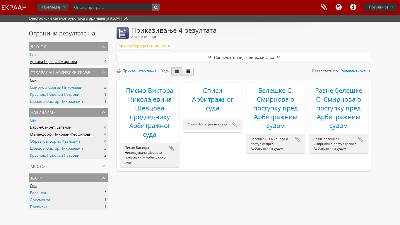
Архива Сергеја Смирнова (53, 61)
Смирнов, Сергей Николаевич (57, 87)
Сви (33, 54)
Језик (338, 7)
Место (37, 166)
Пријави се (378, 7)
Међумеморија (324, 7)
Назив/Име (43, 112)
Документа (40, 199)
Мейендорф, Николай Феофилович (62, 134)
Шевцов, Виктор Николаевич (56, 101)
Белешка (38, 192)
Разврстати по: (325, 71)
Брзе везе (353, 7)
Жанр (36, 177)
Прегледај (51, 7)
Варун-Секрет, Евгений (50, 127)
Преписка (38, 206)
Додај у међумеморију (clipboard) (172, 148)
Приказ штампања (139, 71)
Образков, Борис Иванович (55, 141)
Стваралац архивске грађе (60, 72)
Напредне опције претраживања (244, 57)
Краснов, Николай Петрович (56, 94)
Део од (38, 46)
